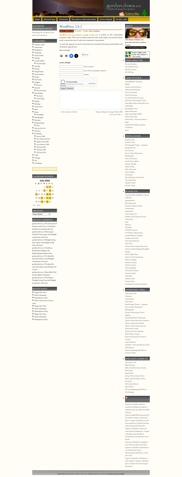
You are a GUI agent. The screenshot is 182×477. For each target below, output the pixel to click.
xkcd (126, 130)
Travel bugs (40, 98)
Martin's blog (129, 166)
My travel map (49, 19)
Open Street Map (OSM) (133, 114)
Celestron (128, 296)
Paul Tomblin (130, 172)
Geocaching (38, 93)
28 (42, 201)
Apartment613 (130, 200)
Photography (38, 117)
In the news (38, 106)
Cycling (37, 66)
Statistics (37, 131)
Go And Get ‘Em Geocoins (134, 98)
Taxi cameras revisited (69, 112)
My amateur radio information (84, 19)
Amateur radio (39, 44)
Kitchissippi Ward (131, 108)
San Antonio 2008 (42, 144)
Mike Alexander (130, 169)
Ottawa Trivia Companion (134, 257)
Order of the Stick (131, 116)
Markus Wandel (130, 164)
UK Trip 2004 (41, 150)
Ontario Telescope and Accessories (137, 320)
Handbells (40, 114)
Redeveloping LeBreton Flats (42, 253)
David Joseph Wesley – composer (136, 145)
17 (50, 194)
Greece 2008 (40, 136)
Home (37, 19)
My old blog (129, 72)
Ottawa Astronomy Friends (134, 323)
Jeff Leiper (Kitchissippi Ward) (135, 100)
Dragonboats (38, 71)
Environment (39, 74)
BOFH (127, 84)
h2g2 (127, 222)
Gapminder (129, 211)
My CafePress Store (131, 67)
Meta (90, 31)
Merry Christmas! (40, 295)
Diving (36, 69)
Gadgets (37, 82)
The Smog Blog (130, 268)
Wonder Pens (129, 281)
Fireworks (37, 79)
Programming (39, 123)
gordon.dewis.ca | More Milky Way (44, 272)
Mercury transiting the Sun (43, 229)
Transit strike (41, 63)
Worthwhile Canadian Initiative (136, 284)
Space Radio (129, 386)
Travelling (38, 133)
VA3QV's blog (130, 185)
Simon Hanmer (130, 342)
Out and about (41, 90)
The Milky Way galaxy (42, 275)
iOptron (128, 315)
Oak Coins (128, 243)
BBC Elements (130, 365)
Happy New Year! (40, 292)
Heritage (37, 104)
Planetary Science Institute (134, 331)
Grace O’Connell (131, 158)
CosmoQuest (129, 208)
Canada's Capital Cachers (133, 206)
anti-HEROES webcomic (133, 81)
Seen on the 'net (39, 128)
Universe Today (130, 273)
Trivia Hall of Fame (131, 270)
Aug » (39, 205)
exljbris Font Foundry (132, 89)
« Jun (34, 205)
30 (47, 201)
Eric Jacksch (129, 150)
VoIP (36, 155)
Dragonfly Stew (130, 148)
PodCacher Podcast (131, 384)
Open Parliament (131, 111)
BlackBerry (38, 50)
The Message (129, 392)
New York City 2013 (43, 139)
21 (42, 198)
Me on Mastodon (131, 64)
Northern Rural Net (132, 238)
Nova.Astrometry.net (132, 241)
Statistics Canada (131, 262)
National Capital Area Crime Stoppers (137, 399)
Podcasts (37, 120)
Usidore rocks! (130, 278)
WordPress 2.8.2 (70, 26)
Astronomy (63, 19)
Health (36, 101)
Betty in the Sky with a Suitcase (135, 368)
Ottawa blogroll (106, 19)
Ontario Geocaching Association (136, 246)
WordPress (96, 31)
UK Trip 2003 (41, 147)
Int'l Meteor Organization (134, 233)
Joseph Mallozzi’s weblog (133, 235)
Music (36, 112)
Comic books (38, 55)
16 (47, 194)
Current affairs (39, 61)
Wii (35, 160)
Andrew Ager (130, 140)
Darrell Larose (130, 142)
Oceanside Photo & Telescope (135, 318)
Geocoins (39, 96)
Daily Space (129, 301)
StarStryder (129, 175)
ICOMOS (128, 227)
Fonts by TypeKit (119, 474)
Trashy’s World (130, 183)
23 (47, 198)
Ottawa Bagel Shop (131, 254)
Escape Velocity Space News (134, 312)
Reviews (39, 85)
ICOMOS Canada (131, 230)
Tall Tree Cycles (130, 265)
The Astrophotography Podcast (135, 350)
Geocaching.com (131, 214)
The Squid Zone (130, 180)
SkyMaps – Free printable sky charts (137, 345)
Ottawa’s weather (131, 260)
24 (50, 198)
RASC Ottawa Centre (132, 334)
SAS (37, 125)
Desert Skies (129, 373)
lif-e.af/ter (128, 381)
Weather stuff (121, 19)
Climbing (37, 53)
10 (50, 190)
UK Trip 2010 (41, 152)
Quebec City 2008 (42, 141)
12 (36, 194)
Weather (37, 158)
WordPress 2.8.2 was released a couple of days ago (78, 35)
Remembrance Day (41, 298)
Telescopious (129, 347)
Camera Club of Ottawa (133, 87)
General (37, 88)
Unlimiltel (128, 276)
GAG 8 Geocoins (131, 95)
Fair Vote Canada (131, 92)
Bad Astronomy (130, 203)
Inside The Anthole (132, 161)
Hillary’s (128, 225)
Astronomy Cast (130, 293)
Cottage (37, 58)
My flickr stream (130, 69)
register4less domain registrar (135, 125)
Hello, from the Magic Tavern (135, 378)
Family (36, 77)
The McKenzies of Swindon (134, 177)
